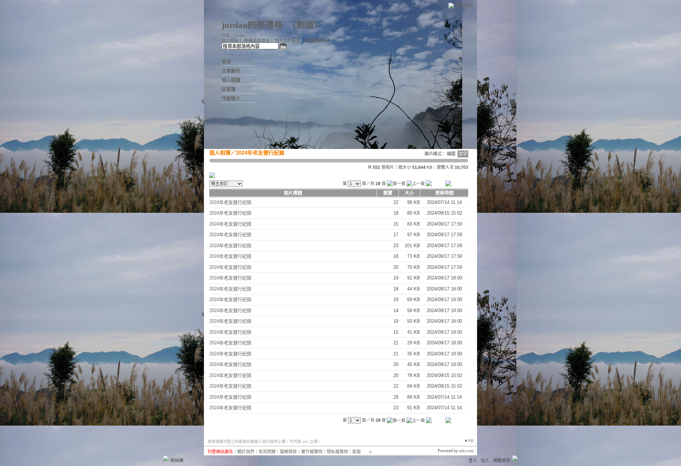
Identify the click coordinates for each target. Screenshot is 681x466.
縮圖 (451, 153)
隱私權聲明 (337, 451)
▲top (469, 440)
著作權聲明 (311, 451)
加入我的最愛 (287, 40)
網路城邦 (464, 5)
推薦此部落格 (257, 40)
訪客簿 (229, 89)
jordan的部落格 (252, 25)
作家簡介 (231, 98)
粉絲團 (177, 460)
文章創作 (231, 70)
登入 (473, 460)
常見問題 (267, 451)
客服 (356, 451)
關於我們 (245, 451)
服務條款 (288, 451)
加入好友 (230, 40)
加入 (485, 460)
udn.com (466, 450)
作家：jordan (233, 35)
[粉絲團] (166, 458)
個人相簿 (231, 80)
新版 (305, 25)
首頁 (226, 61)
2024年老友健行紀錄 (260, 153)
